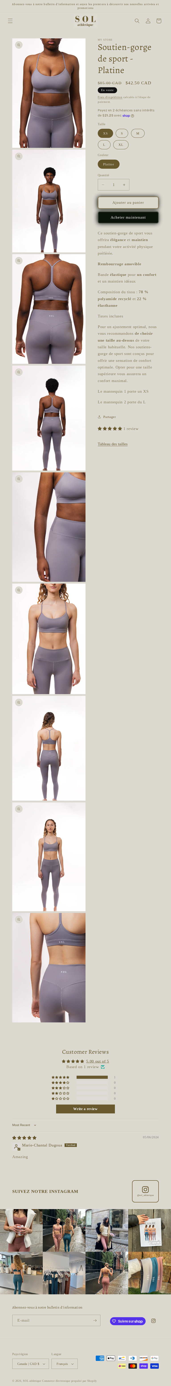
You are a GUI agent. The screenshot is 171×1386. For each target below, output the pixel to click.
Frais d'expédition (110, 97)
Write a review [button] (85, 1109)
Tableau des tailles (113, 444)
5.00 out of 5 (97, 1061)
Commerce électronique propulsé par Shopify (69, 1380)
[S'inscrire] (95, 1320)
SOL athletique (32, 1380)
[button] (10, 21)
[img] (24, 1138)
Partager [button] (109, 417)
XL (120, 145)
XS (105, 133)
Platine (108, 164)
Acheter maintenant (128, 217)
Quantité (103, 175)
